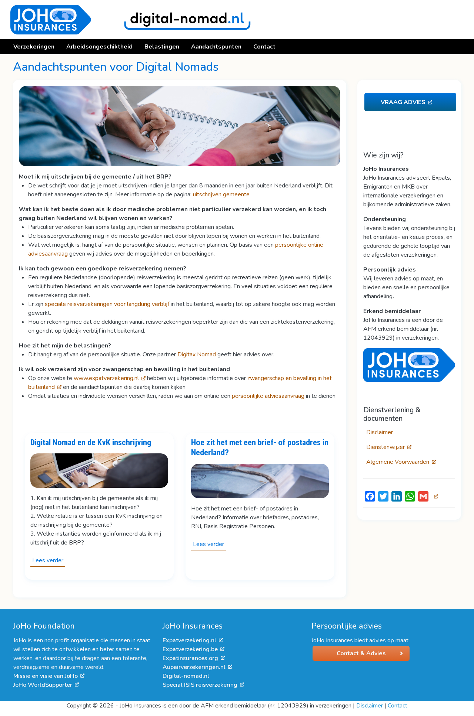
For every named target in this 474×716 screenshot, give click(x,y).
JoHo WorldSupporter (42, 685)
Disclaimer (379, 432)
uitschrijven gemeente (221, 194)
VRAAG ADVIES (403, 102)
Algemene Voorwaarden (397, 462)
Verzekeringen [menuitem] (33, 47)
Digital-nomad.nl (186, 676)
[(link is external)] (435, 496)
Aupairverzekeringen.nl (194, 667)
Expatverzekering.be (190, 649)
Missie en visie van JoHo (45, 676)
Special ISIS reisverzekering (200, 685)
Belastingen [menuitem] (161, 47)
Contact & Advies (361, 653)
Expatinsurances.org (190, 658)
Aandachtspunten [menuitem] (216, 47)
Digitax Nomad (196, 354)
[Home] (127, 19)
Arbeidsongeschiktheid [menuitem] (99, 47)
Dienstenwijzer (385, 447)
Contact (397, 706)
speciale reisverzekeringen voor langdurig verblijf (107, 304)
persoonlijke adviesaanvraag (268, 396)
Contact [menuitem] (264, 47)
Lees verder (48, 561)
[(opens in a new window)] (409, 365)
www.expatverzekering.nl (106, 378)
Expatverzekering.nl (189, 640)
